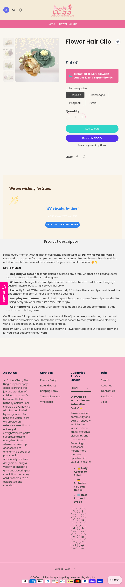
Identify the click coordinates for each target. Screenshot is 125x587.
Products (106, 396)
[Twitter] (74, 511)
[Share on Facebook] (77, 156)
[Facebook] (82, 511)
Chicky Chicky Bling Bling (54, 577)
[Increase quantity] (82, 117)
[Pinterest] (74, 519)
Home (51, 24)
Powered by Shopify (83, 577)
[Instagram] (82, 519)
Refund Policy (48, 385)
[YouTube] (74, 536)
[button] (120, 10)
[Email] (74, 545)
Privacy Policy (48, 380)
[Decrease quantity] (69, 116)
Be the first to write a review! (62, 224)
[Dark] (6, 10)
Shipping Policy (49, 391)
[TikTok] (74, 528)
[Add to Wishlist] (117, 41)
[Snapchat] (82, 528)
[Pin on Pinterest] (84, 156)
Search (105, 380)
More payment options (92, 145)
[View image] (8, 42)
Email (75, 388)
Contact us (108, 391)
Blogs (104, 401)
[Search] (20, 10)
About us (106, 385)
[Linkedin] (82, 536)
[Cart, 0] (13, 10)
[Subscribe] (87, 388)
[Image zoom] (37, 60)
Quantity (72, 111)
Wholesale (46, 401)
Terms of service (50, 396)
